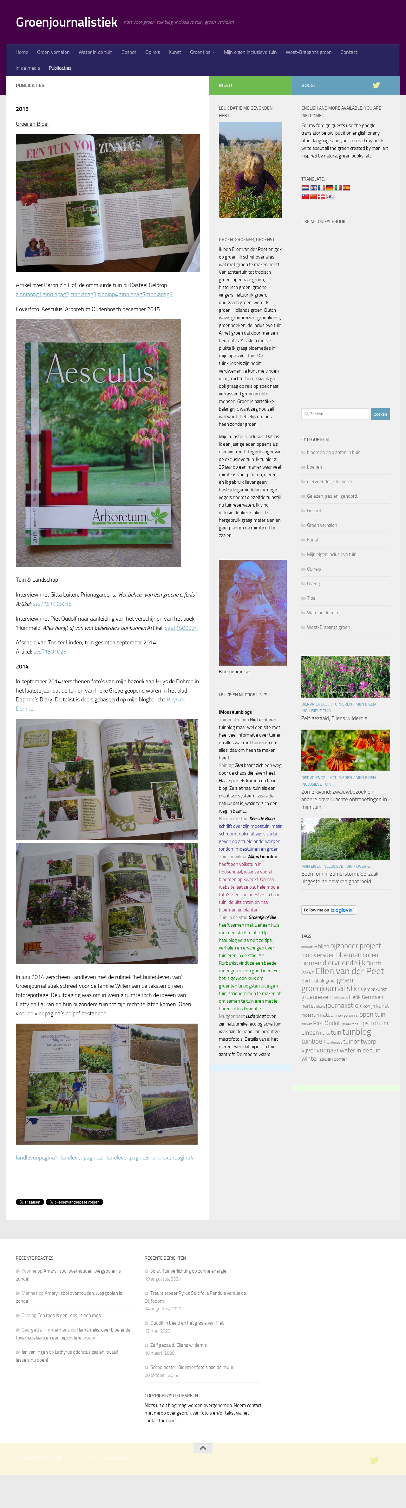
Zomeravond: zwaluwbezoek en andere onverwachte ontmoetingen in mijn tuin (344, 799)
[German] (330, 188)
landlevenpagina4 (172, 1157)
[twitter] (376, 85)
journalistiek (344, 1005)
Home (22, 52)
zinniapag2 (56, 294)
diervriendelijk (344, 963)
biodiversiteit (318, 955)
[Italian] (338, 188)
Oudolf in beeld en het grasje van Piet (187, 1323)
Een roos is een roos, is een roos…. (71, 1315)
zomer (340, 1059)
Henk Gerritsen (366, 997)
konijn (369, 1006)
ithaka (320, 1007)
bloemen (349, 954)
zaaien (326, 1059)
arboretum (309, 947)
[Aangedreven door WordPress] (59, 1458)
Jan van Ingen (35, 1352)
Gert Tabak (312, 981)
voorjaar (328, 1050)
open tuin (372, 1014)
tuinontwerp (359, 1041)
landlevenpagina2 (82, 1157)
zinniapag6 (160, 294)
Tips (311, 598)
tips (364, 1023)
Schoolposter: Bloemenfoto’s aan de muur (191, 1367)
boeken (314, 467)
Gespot (128, 52)
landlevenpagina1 (37, 1157)
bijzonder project (355, 946)
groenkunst (375, 989)
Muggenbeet (232, 1016)
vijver (308, 1050)
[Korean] (330, 197)
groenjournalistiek (332, 988)
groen (345, 980)
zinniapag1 (29, 294)
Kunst (175, 52)
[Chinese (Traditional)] (305, 197)
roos (354, 1024)
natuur (327, 1014)
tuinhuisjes (334, 1042)
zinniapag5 (132, 294)
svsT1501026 (50, 651)
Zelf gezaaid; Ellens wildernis (334, 718)
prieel (346, 1024)
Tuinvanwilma (232, 856)
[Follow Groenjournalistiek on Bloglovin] (328, 913)
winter (309, 1058)
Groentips (200, 52)
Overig (313, 583)
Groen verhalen (53, 52)
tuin (336, 1032)
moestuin (310, 1015)
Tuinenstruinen (234, 720)
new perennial (347, 1015)
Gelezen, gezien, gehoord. (332, 496)
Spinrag (226, 765)
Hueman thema (113, 1458)
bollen (370, 955)
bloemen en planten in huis (333, 452)
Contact (349, 52)
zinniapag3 (83, 294)
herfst (308, 1006)
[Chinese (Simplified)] (313, 197)
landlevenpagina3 (128, 1157)
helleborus (340, 998)
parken (306, 1024)
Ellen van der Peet (350, 971)
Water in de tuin (96, 52)
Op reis (152, 52)
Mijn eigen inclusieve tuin (250, 52)
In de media (28, 68)
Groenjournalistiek (66, 22)
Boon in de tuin (233, 818)
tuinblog (356, 1032)
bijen (323, 946)
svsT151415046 (52, 603)
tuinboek (313, 1041)
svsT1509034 (181, 627)
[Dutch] (305, 188)
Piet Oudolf (327, 1023)
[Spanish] (346, 188)
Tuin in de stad (233, 917)
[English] (313, 188)
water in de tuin (360, 1050)
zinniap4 (108, 294)
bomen (311, 963)
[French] (321, 188)
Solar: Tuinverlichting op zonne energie (188, 1271)
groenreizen (316, 996)
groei (330, 981)
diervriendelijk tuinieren (330, 481)
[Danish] (321, 197)
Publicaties (60, 68)
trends (325, 1034)
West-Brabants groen (309, 52)
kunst (382, 1006)
